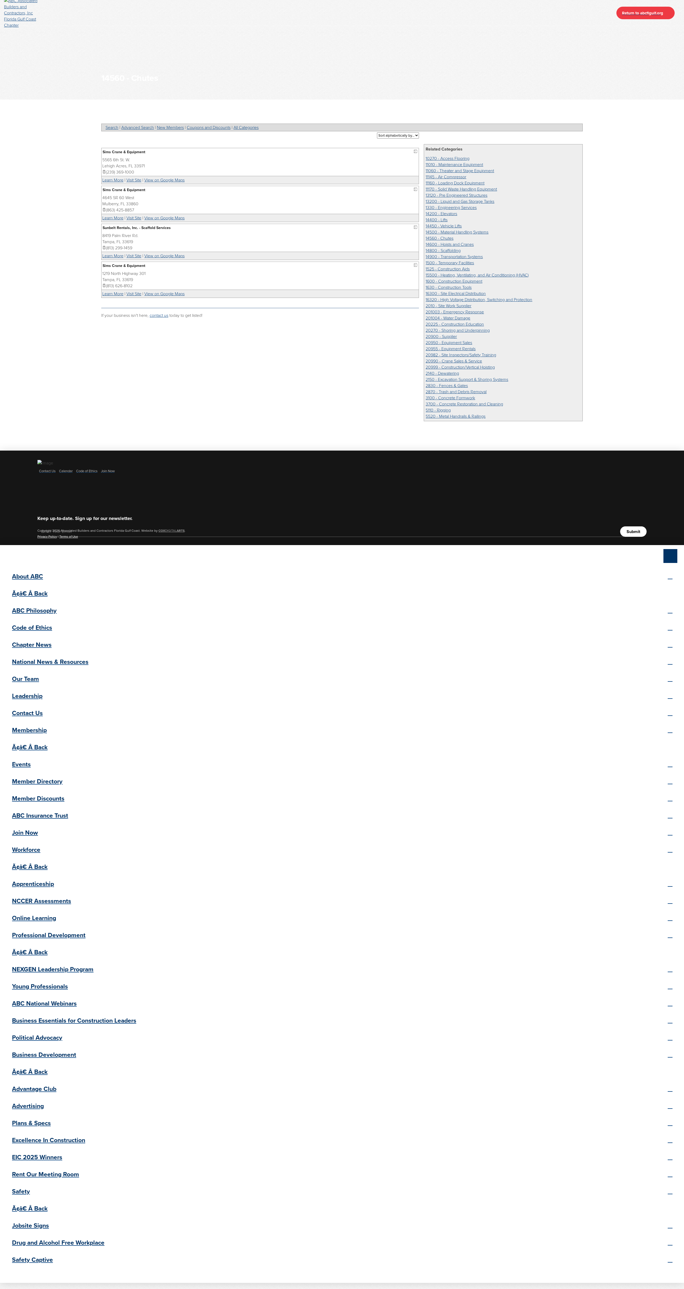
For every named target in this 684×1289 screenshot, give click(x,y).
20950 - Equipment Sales (449, 343)
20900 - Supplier (441, 336)
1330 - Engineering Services (451, 207)
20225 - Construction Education (455, 324)
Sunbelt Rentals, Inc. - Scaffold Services (137, 228)
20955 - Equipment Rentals (451, 349)
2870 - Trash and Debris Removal (456, 392)
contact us (159, 315)
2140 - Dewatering (442, 373)
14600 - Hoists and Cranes (450, 244)
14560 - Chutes (439, 238)
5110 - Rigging (438, 410)
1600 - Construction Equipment (454, 281)
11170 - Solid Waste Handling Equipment (461, 189)
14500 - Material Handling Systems (457, 232)
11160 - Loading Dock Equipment (455, 183)
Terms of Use (68, 536)
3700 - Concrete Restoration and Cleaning (464, 404)
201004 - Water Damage (448, 318)
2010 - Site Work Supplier (448, 306)
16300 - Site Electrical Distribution (456, 293)
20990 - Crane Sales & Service (454, 361)
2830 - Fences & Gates (447, 386)
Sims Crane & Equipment (124, 152)
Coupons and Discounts (209, 127)
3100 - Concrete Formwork (450, 398)
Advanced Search (137, 127)
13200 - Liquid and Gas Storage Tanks (460, 201)
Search (112, 127)
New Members (170, 127)
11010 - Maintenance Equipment (454, 164)
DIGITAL (171, 530)
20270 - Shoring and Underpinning (458, 330)
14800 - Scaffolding (443, 250)
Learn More (112, 180)
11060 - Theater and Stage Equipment (460, 171)
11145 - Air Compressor (446, 177)
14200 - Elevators (441, 214)
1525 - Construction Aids (448, 269)
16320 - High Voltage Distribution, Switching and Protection (479, 300)
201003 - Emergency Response (455, 312)
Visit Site (133, 180)
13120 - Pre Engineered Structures (456, 195)
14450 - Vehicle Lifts (444, 226)
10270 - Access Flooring (447, 158)
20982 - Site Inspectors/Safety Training (461, 355)
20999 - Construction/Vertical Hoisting (460, 367)
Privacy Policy (47, 536)
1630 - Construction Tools (449, 287)
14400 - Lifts (437, 220)
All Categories (246, 127)
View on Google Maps (164, 180)
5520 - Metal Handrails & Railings (455, 416)
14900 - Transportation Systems (454, 257)
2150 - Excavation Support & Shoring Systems (467, 379)
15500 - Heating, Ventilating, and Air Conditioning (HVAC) (477, 275)
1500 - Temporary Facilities (450, 263)
